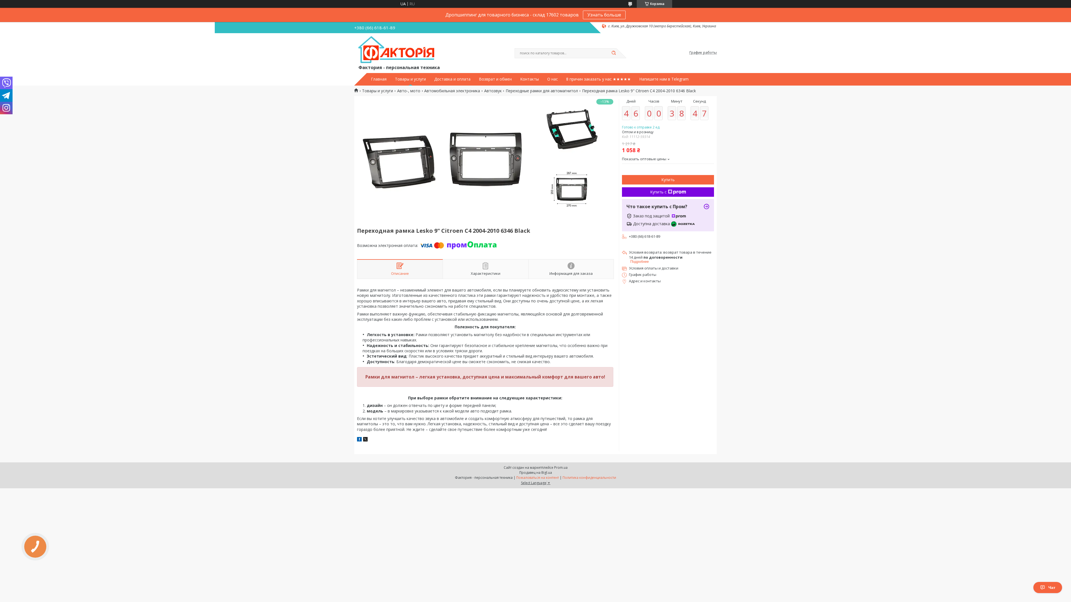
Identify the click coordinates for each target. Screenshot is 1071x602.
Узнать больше (604, 15)
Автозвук (493, 90)
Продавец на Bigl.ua (535, 472)
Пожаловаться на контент (537, 477)
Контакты (529, 79)
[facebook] (359, 440)
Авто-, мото (408, 90)
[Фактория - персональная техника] (397, 50)
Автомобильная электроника (452, 90)
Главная (379, 79)
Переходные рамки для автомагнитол (542, 90)
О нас (552, 79)
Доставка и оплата (452, 79)
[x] (365, 440)
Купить (668, 179)
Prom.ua (561, 467)
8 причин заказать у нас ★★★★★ (598, 79)
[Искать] (613, 53)
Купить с (658, 192)
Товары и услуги (410, 79)
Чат (1051, 587)
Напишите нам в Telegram (664, 79)
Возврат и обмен (495, 79)
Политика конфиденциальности (589, 477)
